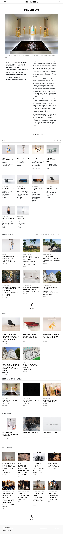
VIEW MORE (4, 263)
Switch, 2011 (21, 188)
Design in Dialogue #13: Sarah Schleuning (50, 401)
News (3, 333)
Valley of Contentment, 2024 (51, 159)
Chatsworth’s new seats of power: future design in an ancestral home (24, 494)
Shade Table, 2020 (8, 188)
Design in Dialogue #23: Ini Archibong (31, 401)
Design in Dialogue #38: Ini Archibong (10, 401)
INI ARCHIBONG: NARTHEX (50, 256)
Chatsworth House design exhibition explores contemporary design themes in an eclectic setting (39, 496)
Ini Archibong (5, 156)
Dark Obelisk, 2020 (8, 219)
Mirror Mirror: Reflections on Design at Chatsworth (10, 434)
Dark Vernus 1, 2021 (23, 158)
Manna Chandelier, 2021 (7, 158)
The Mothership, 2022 (37, 189)
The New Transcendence (30, 433)
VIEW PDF (4, 474)
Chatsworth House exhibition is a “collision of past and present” (54, 466)
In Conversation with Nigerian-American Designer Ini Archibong (53, 494)
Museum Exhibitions (27, 254)
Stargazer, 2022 (52, 188)
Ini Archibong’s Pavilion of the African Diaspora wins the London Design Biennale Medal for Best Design (11, 367)
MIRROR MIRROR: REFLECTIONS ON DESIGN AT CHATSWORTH (31, 257)
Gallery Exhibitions (47, 254)
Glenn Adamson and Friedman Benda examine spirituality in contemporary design (8, 467)
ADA (33, 529)
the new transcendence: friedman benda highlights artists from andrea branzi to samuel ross (24, 468)
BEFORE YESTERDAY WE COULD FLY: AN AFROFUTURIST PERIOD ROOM (11, 289)
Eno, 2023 (35, 158)
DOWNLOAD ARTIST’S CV (38, 134)
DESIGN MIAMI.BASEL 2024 (10, 256)
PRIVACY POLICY (43, 529)
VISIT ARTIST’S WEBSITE (38, 133)
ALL (34, 234)
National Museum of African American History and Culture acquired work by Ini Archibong (10, 337)
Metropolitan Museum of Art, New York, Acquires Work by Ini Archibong (51, 336)
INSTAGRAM (56, 529)
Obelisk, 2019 (21, 219)
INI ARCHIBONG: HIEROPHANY (31, 287)
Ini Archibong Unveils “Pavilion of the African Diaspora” (30, 365)
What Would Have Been (50, 433)
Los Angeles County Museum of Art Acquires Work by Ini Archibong (30, 336)
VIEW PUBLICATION (6, 440)
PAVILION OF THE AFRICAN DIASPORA (50, 288)
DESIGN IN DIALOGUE (6, 398)
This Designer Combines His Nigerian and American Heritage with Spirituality (38, 467)
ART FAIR (4, 254)
